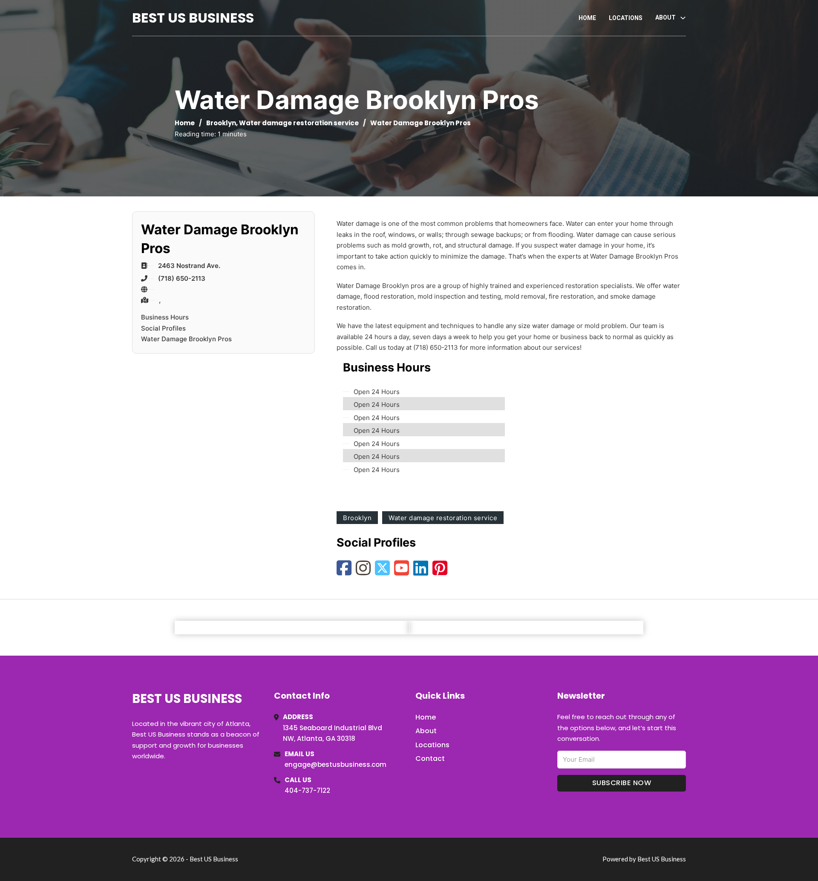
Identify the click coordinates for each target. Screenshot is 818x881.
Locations (625, 17)
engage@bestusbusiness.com (335, 764)
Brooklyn (221, 122)
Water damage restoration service (299, 122)
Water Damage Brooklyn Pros (186, 339)
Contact (430, 758)
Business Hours (165, 317)
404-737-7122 (307, 790)
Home (587, 17)
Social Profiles (163, 328)
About (426, 731)
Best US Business (193, 17)
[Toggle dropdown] (683, 18)
